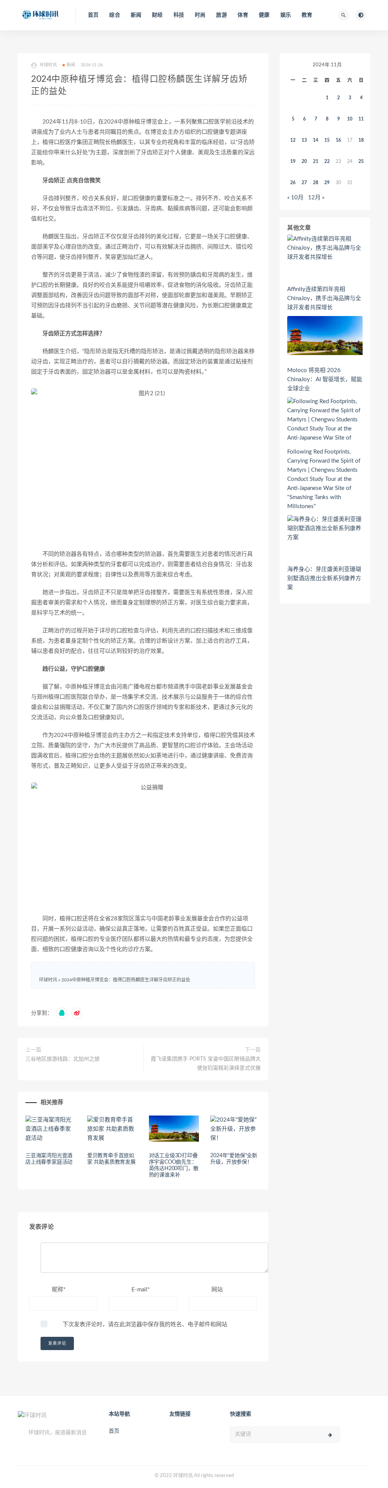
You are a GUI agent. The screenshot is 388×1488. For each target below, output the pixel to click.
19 (293, 161)
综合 (114, 15)
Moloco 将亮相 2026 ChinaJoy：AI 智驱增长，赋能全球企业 (324, 379)
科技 (179, 15)
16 (338, 140)
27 (304, 182)
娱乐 (285, 15)
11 (361, 119)
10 (349, 119)
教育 (307, 15)
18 (361, 140)
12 (293, 140)
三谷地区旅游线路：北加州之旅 (62, 1059)
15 (327, 140)
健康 (264, 15)
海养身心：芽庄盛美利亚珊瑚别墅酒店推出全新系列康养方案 (324, 578)
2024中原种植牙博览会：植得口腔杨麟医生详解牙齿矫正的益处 (125, 980)
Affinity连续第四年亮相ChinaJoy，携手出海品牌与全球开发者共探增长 (324, 298)
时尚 (200, 15)
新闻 (136, 15)
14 (315, 140)
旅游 (221, 15)
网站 (217, 1289)
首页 (93, 15)
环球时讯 (48, 980)
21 (315, 161)
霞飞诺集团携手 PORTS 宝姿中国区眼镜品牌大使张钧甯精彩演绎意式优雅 (206, 1063)
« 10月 (295, 197)
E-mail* (140, 1289)
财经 (157, 15)
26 (293, 182)
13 (304, 140)
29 (327, 182)
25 (361, 161)
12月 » (316, 197)
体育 (243, 15)
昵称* (59, 1289)
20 (304, 161)
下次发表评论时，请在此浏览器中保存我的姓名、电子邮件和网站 (145, 1324)
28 (315, 182)
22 (327, 161)
